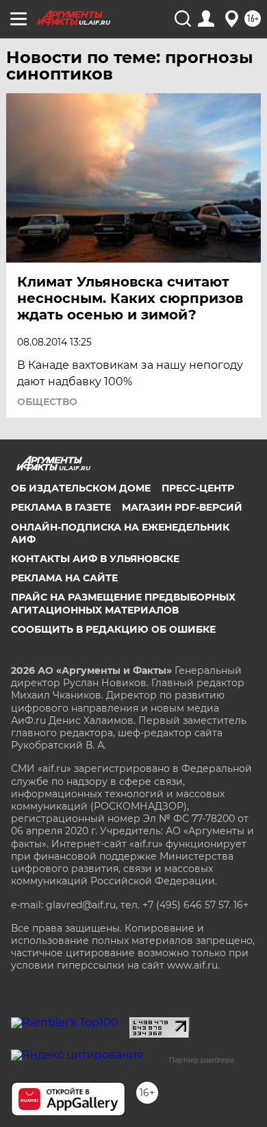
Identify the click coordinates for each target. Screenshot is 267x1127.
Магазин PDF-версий (182, 507)
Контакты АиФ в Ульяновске (95, 559)
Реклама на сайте (64, 578)
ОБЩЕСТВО (47, 402)
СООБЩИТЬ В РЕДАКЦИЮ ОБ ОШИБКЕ (113, 629)
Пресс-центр (198, 488)
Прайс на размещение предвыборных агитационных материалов (123, 603)
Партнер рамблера (201, 1060)
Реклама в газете (61, 507)
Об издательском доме (81, 488)
